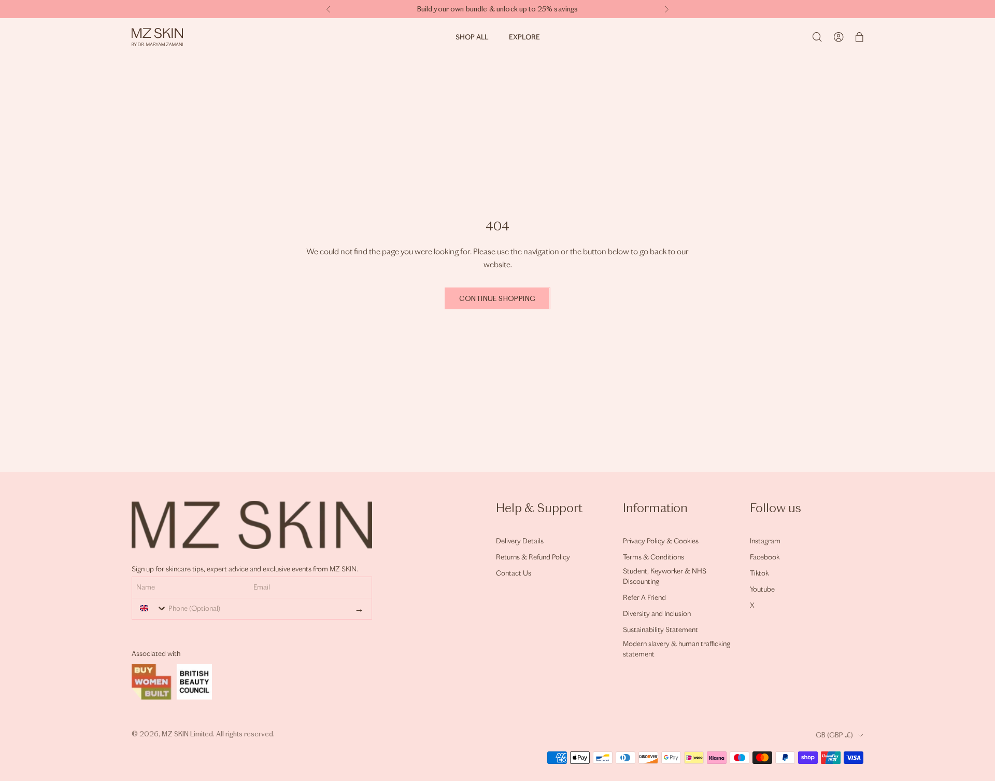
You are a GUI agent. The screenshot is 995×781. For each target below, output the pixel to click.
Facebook (764, 557)
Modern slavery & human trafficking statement (676, 649)
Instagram (765, 541)
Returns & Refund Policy (533, 557)
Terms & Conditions (653, 557)
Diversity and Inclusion (657, 613)
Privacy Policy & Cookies (661, 541)
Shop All (472, 37)
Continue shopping (497, 298)
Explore (524, 37)
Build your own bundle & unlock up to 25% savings (497, 9)
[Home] (157, 37)
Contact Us (513, 573)
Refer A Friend (644, 597)
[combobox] (151, 608)
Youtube (762, 589)
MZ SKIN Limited (187, 734)
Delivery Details (520, 541)
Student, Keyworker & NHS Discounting (664, 576)
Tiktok (759, 573)
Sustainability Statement (660, 629)
